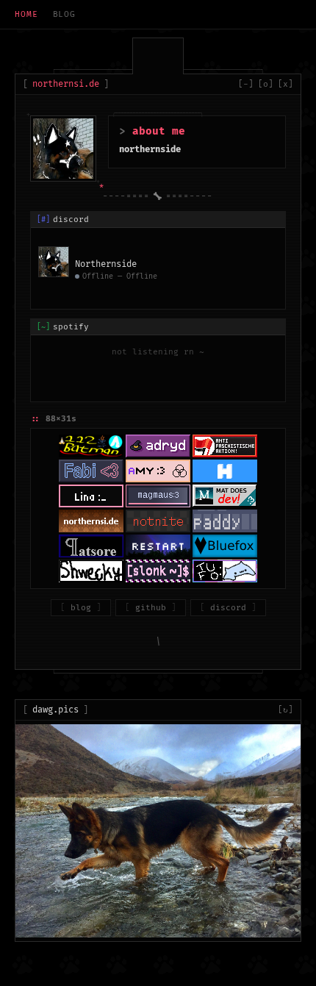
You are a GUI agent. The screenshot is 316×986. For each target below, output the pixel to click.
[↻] (285, 710)
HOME (26, 14)
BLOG (64, 14)
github (150, 607)
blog (81, 607)
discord (228, 607)
